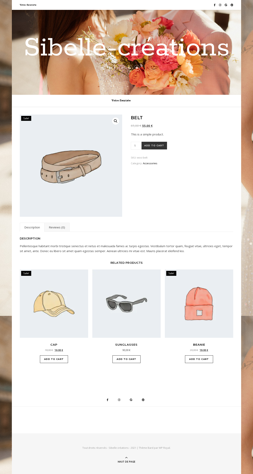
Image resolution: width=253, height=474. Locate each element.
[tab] (32, 227)
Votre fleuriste (28, 5)
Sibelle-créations (127, 48)
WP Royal (164, 448)
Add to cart (154, 145)
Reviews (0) (57, 227)
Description (32, 227)
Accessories (150, 163)
